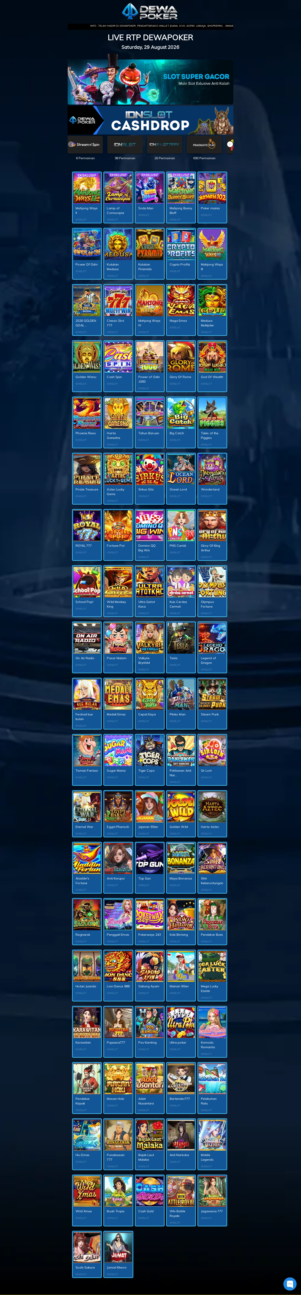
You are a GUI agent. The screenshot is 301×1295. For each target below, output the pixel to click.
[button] (230, 144)
